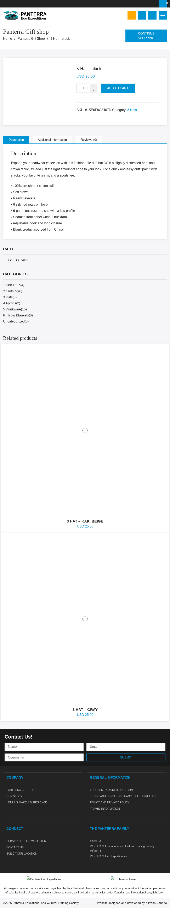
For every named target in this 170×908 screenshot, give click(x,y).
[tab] (16, 140)
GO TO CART (18, 260)
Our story (14, 796)
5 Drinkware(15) (15, 309)
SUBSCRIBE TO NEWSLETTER (26, 841)
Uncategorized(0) (16, 321)
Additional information (52, 139)
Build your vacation (142, 15)
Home (7, 38)
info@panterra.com (11, 3)
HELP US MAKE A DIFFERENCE (26, 802)
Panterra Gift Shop (31, 38)
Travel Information (105, 808)
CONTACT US (15, 847)
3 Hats (132, 110)
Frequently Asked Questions (112, 790)
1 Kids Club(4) (13, 285)
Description (16, 139)
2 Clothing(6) (12, 291)
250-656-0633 (4, 3)
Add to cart (117, 88)
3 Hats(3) (10, 297)
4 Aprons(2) (11, 303)
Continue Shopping (146, 36)
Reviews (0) (89, 139)
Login (152, 15)
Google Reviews (132, 15)
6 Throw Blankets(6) (18, 315)
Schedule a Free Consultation (163, 3)
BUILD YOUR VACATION (21, 853)
